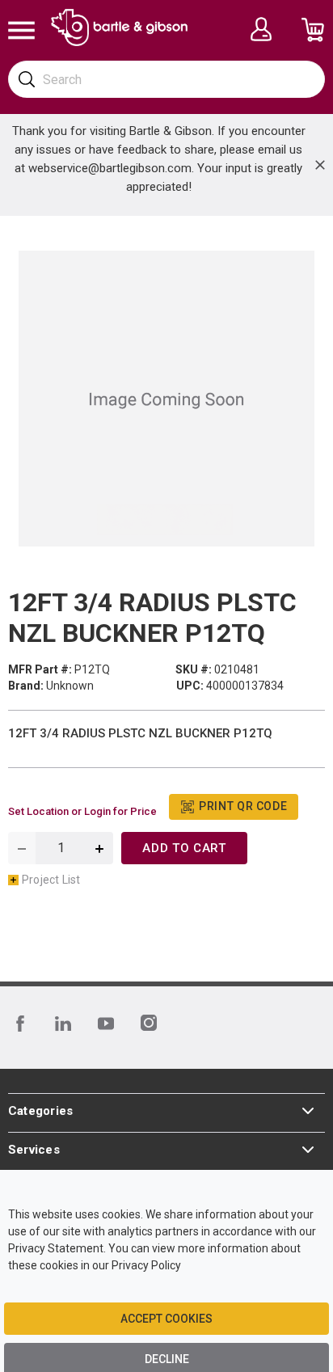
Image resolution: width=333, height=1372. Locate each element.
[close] (320, 165)
